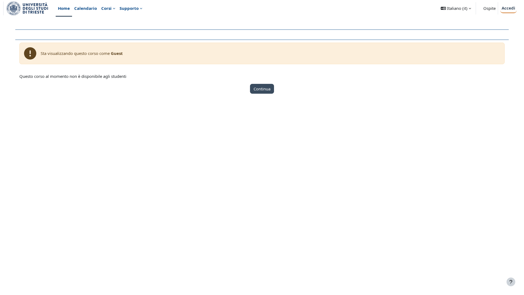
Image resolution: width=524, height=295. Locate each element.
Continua (262, 89)
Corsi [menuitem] (106, 8)
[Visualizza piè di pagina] (511, 282)
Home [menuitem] (64, 8)
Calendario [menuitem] (85, 8)
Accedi (508, 8)
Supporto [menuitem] (129, 8)
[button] (456, 8)
